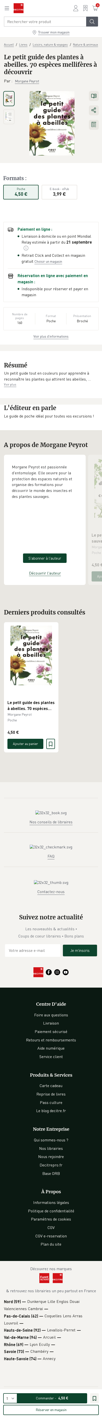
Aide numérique (51, 1048)
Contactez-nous (51, 891)
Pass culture (51, 1102)
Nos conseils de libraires (51, 821)
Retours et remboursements (51, 1039)
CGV (51, 1227)
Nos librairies (51, 1148)
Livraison (51, 1023)
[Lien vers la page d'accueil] (19, 8)
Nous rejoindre (51, 1156)
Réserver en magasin (51, 1410)
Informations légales (51, 1202)
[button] (51, 376)
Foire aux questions (51, 1014)
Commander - (52, 1398)
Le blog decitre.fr (51, 1110)
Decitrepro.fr (51, 1164)
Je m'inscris (80, 950)
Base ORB (51, 1173)
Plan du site (51, 1244)
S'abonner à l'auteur (44, 558)
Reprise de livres (51, 1094)
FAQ (51, 856)
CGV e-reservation (51, 1235)
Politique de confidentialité (51, 1210)
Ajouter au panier (25, 744)
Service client (51, 1056)
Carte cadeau (51, 1085)
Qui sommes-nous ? (51, 1139)
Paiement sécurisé (51, 1031)
